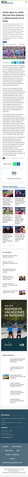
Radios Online (9, 450)
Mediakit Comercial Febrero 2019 (12, 462)
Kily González (21, 158)
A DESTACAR (17, 190)
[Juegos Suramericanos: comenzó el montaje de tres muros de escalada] (6, 393)
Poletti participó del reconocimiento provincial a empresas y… (17, 401)
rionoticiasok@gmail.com (6, 437)
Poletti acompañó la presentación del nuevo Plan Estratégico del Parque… (17, 385)
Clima (18, 450)
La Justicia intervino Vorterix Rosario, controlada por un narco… (17, 368)
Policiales (5, 226)
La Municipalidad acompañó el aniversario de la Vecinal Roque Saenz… (17, 360)
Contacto (12, 458)
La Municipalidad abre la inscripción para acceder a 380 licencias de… (17, 377)
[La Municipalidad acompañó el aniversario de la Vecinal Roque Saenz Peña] (6, 360)
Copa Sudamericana (14, 158)
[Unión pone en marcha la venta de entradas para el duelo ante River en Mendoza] (8, 210)
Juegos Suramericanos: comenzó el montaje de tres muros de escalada (17, 393)
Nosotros (5, 446)
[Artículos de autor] (14, 173)
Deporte (5, 190)
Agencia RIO (22, 472)
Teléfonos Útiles (17, 446)
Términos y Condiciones (12, 454)
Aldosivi (7, 158)
